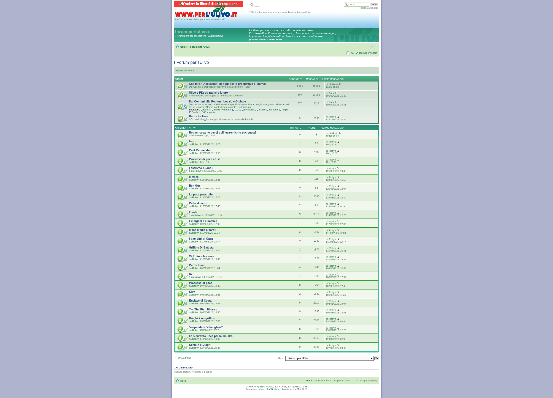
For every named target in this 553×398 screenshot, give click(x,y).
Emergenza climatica (203, 221)
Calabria (196, 112)
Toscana (273, 109)
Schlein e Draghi (200, 344)
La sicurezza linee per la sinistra (210, 336)
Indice (183, 47)
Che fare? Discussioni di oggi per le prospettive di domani (228, 83)
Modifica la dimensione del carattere (374, 46)
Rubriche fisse (198, 116)
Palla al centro (198, 203)
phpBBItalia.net (273, 389)
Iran (191, 141)
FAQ (352, 53)
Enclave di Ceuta (200, 300)
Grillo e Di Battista (201, 247)
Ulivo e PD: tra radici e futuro (208, 92)
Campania (209, 112)
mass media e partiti (202, 229)
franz (331, 93)
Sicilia (262, 109)
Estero (206, 109)
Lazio (237, 109)
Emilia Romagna (222, 109)
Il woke (194, 176)
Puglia (285, 109)
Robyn (332, 117)
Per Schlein (197, 265)
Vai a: (281, 358)
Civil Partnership (200, 150)
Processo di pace (200, 283)
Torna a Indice (183, 357)
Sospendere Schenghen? (206, 327)
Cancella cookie (321, 380)
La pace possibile (201, 194)
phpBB (261, 386)
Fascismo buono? (201, 168)
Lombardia (249, 109)
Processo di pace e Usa (204, 159)
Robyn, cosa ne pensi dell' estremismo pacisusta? (222, 132)
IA (190, 274)
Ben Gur (194, 185)
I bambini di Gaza (201, 238)
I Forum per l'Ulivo (199, 47)
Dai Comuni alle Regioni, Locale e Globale (217, 101)
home (256, 6)
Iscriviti (363, 53)
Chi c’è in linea (183, 367)
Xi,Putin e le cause (201, 256)
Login (374, 53)
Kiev (192, 291)
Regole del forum (185, 70)
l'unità (193, 212)
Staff (308, 380)
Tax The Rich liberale (203, 309)
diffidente (333, 84)
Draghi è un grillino (202, 318)
